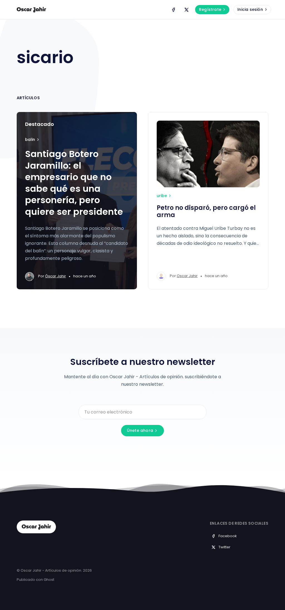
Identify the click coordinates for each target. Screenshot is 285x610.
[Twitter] (186, 9)
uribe (162, 195)
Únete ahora (140, 430)
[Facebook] (173, 9)
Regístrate (210, 9)
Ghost (49, 579)
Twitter (224, 547)
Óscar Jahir (55, 276)
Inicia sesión (250, 9)
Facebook (227, 536)
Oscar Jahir (187, 275)
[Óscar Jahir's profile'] (29, 276)
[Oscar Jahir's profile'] (161, 276)
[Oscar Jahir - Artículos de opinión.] (31, 9)
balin (30, 139)
